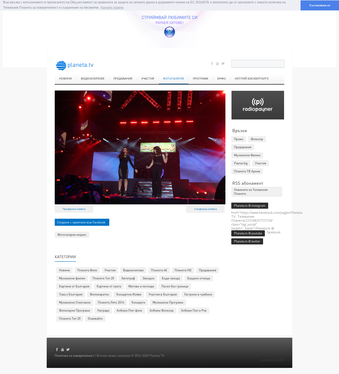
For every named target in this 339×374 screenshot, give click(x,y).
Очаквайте (95, 318)
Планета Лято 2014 (111, 302)
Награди (103, 310)
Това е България (70, 294)
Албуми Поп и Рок (194, 310)
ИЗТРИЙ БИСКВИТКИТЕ (252, 78)
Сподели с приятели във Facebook (81, 222)
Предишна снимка (74, 209)
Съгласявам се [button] (319, 5)
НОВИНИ (65, 78)
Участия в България (163, 294)
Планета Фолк (87, 270)
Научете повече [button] (112, 7)
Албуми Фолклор (162, 310)
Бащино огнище (198, 278)
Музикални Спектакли (74, 302)
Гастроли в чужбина (198, 294)
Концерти (138, 302)
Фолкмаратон (99, 294)
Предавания (207, 270)
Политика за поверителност (74, 355)
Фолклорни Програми (74, 310)
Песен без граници (174, 286)
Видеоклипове (133, 270)
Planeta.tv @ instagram (249, 205)
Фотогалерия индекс (72, 234)
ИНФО (221, 78)
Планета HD (183, 270)
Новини (64, 270)
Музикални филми (72, 278)
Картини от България (74, 286)
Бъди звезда (171, 278)
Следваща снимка (205, 209)
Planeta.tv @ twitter (247, 241)
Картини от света (109, 286)
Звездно (148, 278)
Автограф (128, 278)
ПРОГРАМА (200, 78)
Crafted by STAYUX (272, 360)
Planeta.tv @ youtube (248, 233)
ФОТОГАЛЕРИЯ (173, 78)
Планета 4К (159, 270)
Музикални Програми (168, 302)
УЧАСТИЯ (147, 78)
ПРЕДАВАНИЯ (122, 78)
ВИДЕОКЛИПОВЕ (92, 78)
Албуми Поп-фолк (129, 310)
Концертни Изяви (128, 294)
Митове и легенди (141, 286)
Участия (110, 270)
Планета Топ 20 (103, 278)
